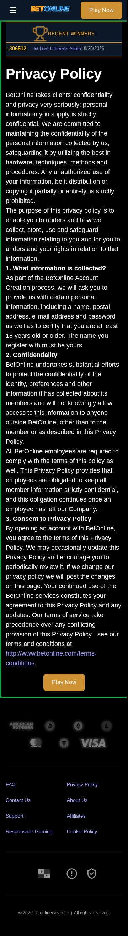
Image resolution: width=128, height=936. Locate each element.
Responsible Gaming (29, 831)
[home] (50, 15)
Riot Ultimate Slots (56, 48)
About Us (77, 800)
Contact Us (18, 800)
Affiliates (76, 816)
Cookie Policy (82, 831)
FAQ (11, 784)
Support (14, 816)
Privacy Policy (82, 784)
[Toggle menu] (13, 10)
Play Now (101, 10)
